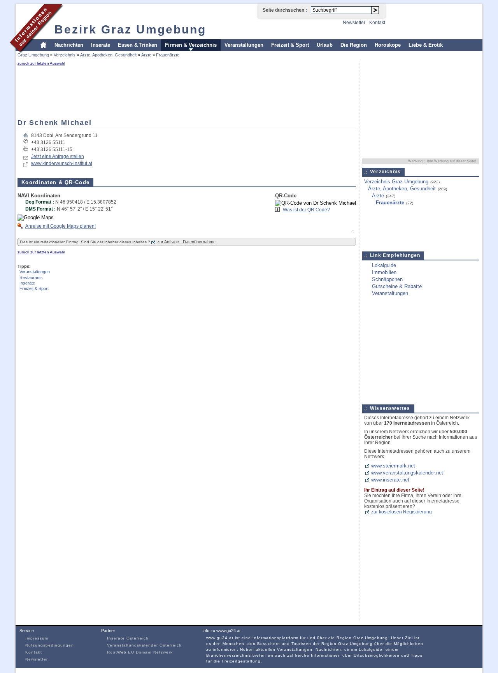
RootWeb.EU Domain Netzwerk (140, 652)
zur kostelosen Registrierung (401, 512)
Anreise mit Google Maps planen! (60, 226)
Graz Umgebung (33, 55)
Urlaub (325, 45)
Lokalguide (384, 265)
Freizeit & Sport (290, 45)
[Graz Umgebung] (37, 52)
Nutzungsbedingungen (49, 645)
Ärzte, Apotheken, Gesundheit (108, 55)
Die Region (353, 45)
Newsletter (354, 22)
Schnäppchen (387, 279)
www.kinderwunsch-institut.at (61, 163)
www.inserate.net (390, 480)
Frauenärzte (167, 55)
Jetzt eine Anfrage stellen (57, 156)
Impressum (36, 638)
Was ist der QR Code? (306, 210)
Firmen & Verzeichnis (191, 45)
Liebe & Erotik (426, 45)
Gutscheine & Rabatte (397, 286)
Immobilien (384, 272)
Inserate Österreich (128, 638)
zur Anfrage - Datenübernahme (186, 241)
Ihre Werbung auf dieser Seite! (451, 161)
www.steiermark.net (393, 466)
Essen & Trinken (137, 45)
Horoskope (388, 45)
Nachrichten (68, 45)
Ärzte (146, 55)
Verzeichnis (64, 55)
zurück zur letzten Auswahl (41, 63)
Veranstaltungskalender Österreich (144, 645)
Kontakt (377, 22)
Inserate (100, 45)
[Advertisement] (41, 92)
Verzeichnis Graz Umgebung (396, 182)
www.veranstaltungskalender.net (407, 473)
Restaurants (31, 277)
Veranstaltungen (243, 45)
